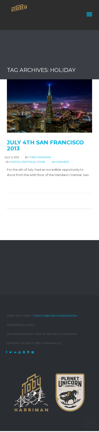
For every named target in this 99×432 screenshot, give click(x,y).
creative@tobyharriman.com (55, 315)
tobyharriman (40, 157)
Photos (14, 162)
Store (41, 162)
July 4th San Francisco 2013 (45, 145)
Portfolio (28, 162)
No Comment (61, 162)
